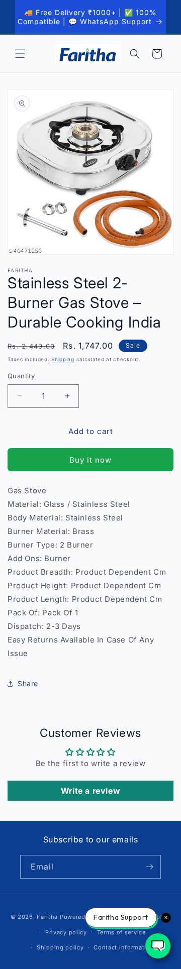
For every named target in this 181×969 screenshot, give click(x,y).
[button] (20, 54)
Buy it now (90, 460)
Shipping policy (60, 947)
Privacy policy (66, 932)
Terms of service (121, 932)
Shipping (62, 359)
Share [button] (28, 683)
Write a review (90, 791)
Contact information (124, 947)
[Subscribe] (149, 867)
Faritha (47, 916)
